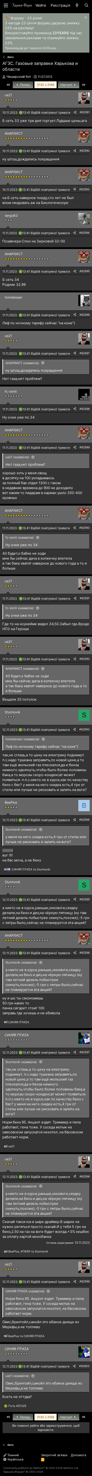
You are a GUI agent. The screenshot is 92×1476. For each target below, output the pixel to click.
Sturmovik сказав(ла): (21, 829)
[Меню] (6, 5)
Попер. (25, 85)
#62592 (84, 659)
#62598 (84, 1176)
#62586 (84, 314)
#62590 (84, 527)
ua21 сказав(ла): (17, 457)
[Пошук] (86, 5)
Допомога (78, 1455)
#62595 (84, 899)
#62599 (84, 1281)
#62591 (85, 598)
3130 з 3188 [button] (45, 85)
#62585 (84, 271)
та (31, 869)
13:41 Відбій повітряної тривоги (46, 112)
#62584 (84, 232)
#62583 (84, 189)
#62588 (84, 409)
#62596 (84, 952)
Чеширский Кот (18, 77)
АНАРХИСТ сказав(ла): (22, 363)
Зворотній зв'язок (54, 1455)
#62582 (84, 150)
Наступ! (66, 85)
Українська (14, 1459)
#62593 (84, 729)
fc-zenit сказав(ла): (19, 537)
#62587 (84, 353)
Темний (12, 1455)
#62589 (84, 447)
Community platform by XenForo (41, 1468)
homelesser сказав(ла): (22, 739)
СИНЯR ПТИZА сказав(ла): (25, 1291)
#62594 (84, 819)
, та (28, 1251)
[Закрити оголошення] (85, 18)
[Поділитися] (75, 112)
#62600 (84, 1366)
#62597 (84, 1052)
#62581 (85, 112)
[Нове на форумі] (77, 5)
